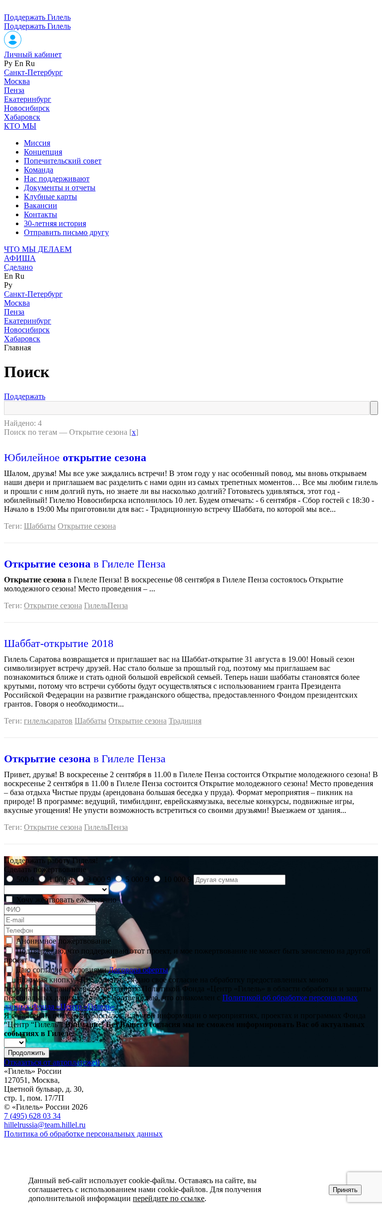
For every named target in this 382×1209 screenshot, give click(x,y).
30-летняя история (55, 223)
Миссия (37, 143)
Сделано (18, 267)
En (18, 63)
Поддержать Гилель (37, 17)
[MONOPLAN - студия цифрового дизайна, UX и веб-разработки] (32, 1150)
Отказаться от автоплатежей (52, 1062)
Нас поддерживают (57, 178)
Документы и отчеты (60, 187)
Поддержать (24, 396)
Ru (30, 63)
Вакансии (40, 205)
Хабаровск (22, 117)
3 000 (99, 879)
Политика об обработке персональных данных (83, 1133)
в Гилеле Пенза (85, 564)
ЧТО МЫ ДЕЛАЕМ (38, 249)
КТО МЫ (20, 126)
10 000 (177, 879)
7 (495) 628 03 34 (32, 1116)
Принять (345, 1190)
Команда (38, 169)
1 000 (61, 879)
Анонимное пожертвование (63, 941)
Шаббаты (40, 526)
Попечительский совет (62, 161)
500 (25, 879)
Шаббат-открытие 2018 (58, 643)
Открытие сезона (87, 526)
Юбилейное (75, 457)
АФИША (20, 258)
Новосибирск (27, 108)
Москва (17, 81)
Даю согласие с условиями (92, 970)
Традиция (185, 721)
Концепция (43, 152)
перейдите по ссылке (168, 1198)
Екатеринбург (27, 99)
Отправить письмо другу (66, 232)
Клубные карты (50, 196)
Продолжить (26, 1052)
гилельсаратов (48, 721)
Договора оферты (138, 970)
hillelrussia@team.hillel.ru (45, 1125)
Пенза (14, 90)
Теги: (14, 526)
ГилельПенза (106, 605)
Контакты (40, 214)
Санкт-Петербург (33, 72)
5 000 (137, 879)
